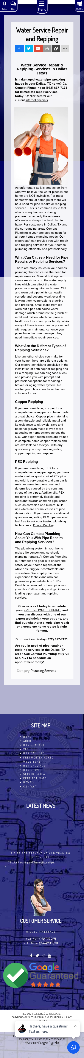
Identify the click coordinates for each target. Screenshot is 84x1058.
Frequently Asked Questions (38, 759)
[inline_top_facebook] (19, 48)
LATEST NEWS (40, 805)
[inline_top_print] (47, 48)
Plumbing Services (43, 670)
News (27, 782)
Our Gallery (34, 753)
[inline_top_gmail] (38, 48)
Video (28, 749)
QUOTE (79, 8)
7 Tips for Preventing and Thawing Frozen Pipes (40, 855)
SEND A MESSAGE (43, 931)
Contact (30, 786)
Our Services (34, 769)
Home (27, 736)
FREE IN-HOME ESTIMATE (42, 610)
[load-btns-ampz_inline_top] (65, 48)
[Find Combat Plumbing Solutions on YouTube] (49, 956)
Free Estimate (35, 778)
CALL (4, 8)
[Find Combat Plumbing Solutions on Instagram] (43, 956)
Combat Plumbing (43, 525)
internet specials (37, 100)
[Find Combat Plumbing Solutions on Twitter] (37, 956)
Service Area (34, 774)
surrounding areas (32, 228)
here (39, 96)
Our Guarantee (35, 745)
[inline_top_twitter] (29, 48)
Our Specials (34, 765)
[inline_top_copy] (56, 48)
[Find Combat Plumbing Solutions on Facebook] (31, 956)
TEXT (13, 8)
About (28, 740)
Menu (42, 8)
